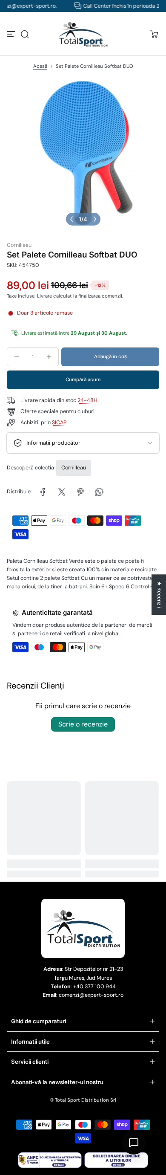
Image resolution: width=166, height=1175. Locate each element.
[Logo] (83, 34)
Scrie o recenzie (83, 724)
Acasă (40, 66)
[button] (25, 34)
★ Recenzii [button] (159, 594)
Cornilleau (73, 467)
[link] (43, 492)
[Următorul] (94, 219)
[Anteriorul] (71, 219)
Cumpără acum (83, 379)
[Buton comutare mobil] (12, 34)
